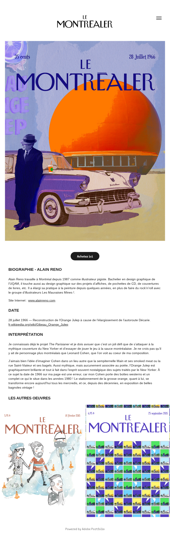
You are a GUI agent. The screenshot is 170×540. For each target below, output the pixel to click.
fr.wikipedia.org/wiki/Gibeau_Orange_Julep (38, 324)
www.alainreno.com (41, 300)
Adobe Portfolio (93, 529)
